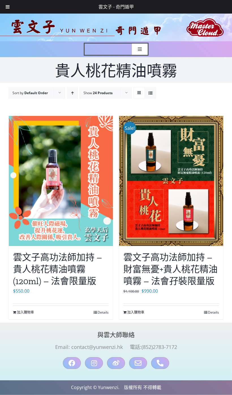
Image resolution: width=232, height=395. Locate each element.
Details (103, 312)
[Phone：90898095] (160, 363)
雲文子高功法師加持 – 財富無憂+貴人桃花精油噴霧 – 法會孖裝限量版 (170, 269)
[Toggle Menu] (7, 7)
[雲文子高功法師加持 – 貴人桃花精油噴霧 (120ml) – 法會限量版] (61, 181)
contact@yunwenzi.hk (97, 347)
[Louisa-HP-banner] (116, 16)
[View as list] (150, 92)
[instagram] (94, 363)
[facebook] (72, 363)
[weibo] (116, 363)
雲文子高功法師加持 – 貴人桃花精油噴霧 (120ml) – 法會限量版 (57, 269)
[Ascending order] (72, 93)
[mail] (138, 363)
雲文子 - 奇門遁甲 (116, 7)
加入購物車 (25, 312)
